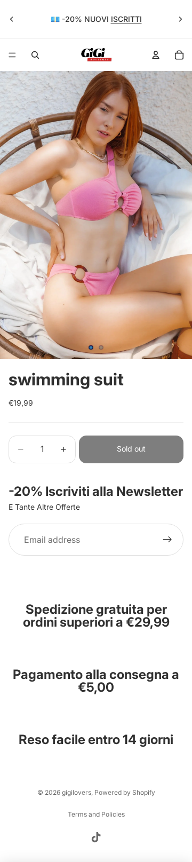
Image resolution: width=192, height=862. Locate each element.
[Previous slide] (11, 19)
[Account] (155, 55)
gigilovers (76, 792)
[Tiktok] (96, 837)
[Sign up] (167, 539)
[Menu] (12, 55)
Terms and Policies (96, 814)
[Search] (35, 55)
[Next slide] (180, 19)
